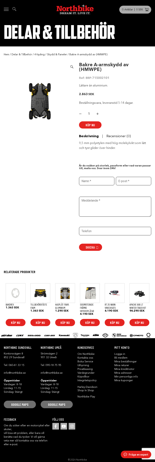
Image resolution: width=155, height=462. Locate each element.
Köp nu (90, 125)
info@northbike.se (15, 373)
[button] (72, 67)
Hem (6, 54)
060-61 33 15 (16, 365)
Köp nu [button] (15, 322)
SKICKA (90, 247)
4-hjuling (39, 54)
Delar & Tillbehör (22, 54)
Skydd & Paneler (57, 54)
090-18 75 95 (53, 365)
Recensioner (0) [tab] (118, 136)
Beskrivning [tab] (89, 136)
